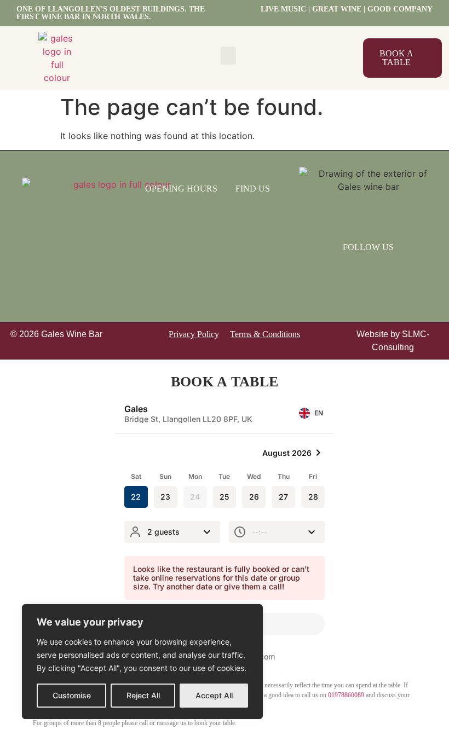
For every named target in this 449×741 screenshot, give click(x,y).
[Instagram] (383, 272)
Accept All (214, 695)
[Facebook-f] (354, 272)
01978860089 (346, 695)
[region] (142, 661)
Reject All (143, 695)
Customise (72, 695)
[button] (228, 56)
